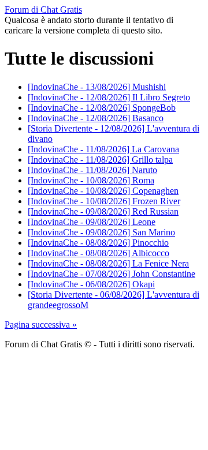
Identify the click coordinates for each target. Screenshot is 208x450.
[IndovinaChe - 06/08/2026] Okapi (91, 284)
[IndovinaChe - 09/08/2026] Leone (91, 222)
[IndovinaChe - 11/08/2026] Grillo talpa (100, 159)
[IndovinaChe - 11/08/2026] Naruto (92, 170)
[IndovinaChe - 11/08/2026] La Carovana (103, 149)
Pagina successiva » (41, 324)
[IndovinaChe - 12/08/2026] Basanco (96, 118)
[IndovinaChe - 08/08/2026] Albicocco (98, 253)
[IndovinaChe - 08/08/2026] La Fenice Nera (108, 263)
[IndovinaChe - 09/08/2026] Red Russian (103, 211)
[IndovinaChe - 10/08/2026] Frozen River (104, 201)
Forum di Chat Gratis (43, 9)
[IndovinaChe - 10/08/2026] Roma (91, 180)
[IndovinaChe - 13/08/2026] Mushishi (97, 87)
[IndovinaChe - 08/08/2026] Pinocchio (98, 242)
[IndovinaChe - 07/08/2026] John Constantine (111, 274)
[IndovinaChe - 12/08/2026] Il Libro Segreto (109, 97)
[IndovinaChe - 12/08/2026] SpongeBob (102, 107)
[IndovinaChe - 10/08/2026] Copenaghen (103, 191)
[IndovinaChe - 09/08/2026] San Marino (101, 232)
